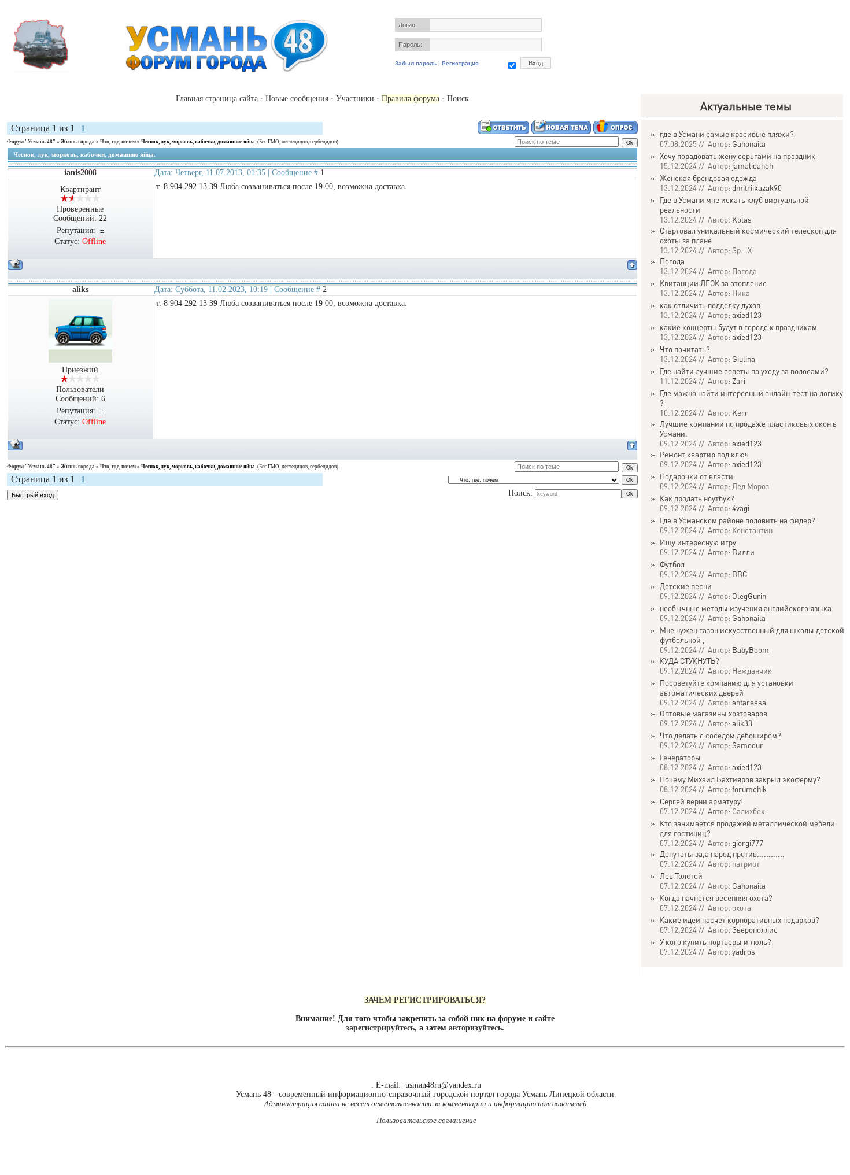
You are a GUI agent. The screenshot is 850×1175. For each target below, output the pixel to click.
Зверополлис (755, 929)
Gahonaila (749, 144)
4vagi (740, 508)
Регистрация (460, 63)
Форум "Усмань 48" (31, 142)
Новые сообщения (296, 98)
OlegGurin (749, 596)
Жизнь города (78, 142)
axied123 (747, 315)
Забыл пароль (416, 63)
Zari (738, 381)
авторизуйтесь (475, 1027)
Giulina (743, 359)
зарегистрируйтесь (380, 1027)
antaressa (749, 702)
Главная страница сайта (217, 98)
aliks (80, 289)
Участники (355, 98)
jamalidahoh (752, 166)
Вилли (743, 552)
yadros (743, 951)
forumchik (749, 789)
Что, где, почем (118, 142)
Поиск (458, 98)
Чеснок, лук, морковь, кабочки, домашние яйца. (198, 142)
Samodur (747, 745)
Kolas (742, 219)
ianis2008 (80, 172)
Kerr (740, 412)
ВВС (739, 574)
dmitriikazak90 (757, 188)
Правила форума (410, 98)
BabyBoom (750, 650)
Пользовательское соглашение (426, 1120)
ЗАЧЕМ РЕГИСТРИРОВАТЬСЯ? (425, 1000)
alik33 (742, 723)
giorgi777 (747, 843)
